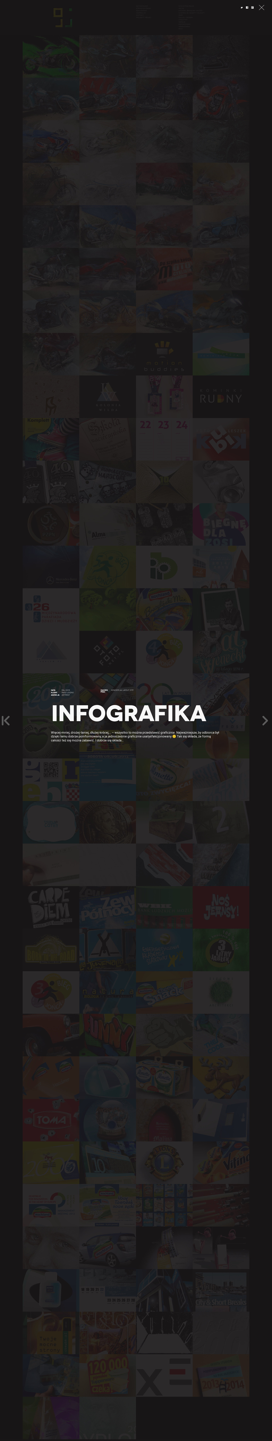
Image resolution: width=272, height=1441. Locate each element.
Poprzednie (5, 720)
